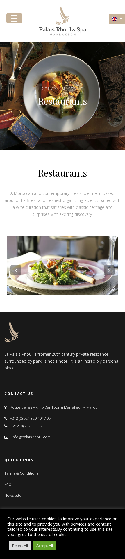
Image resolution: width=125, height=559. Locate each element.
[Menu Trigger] (14, 18)
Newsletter (13, 495)
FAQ (8, 484)
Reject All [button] (20, 545)
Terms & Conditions (21, 473)
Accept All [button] (44, 545)
